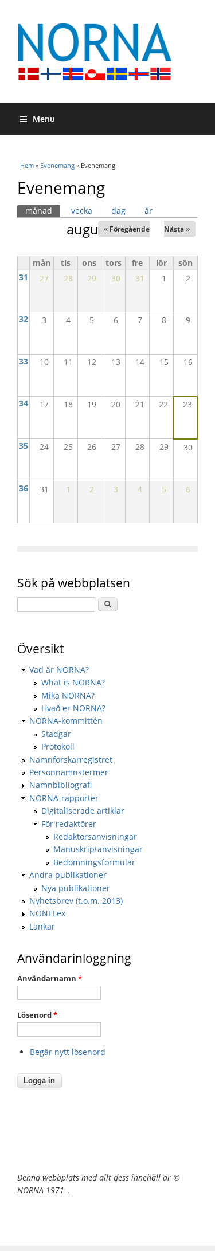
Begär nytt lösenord (67, 1051)
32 (23, 318)
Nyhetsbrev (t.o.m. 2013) (76, 900)
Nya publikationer (75, 888)
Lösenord (37, 1015)
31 (23, 277)
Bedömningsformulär (94, 862)
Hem (27, 165)
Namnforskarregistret (70, 759)
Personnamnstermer (68, 772)
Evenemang (57, 165)
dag (118, 210)
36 (23, 488)
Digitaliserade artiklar (82, 810)
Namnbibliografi (60, 784)
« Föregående (127, 229)
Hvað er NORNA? (73, 708)
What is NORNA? (73, 682)
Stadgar (56, 733)
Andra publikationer (68, 874)
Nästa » (177, 229)
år (148, 210)
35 (23, 445)
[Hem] (107, 51)
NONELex (47, 913)
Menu (44, 118)
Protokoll (58, 746)
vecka (81, 210)
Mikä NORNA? (68, 695)
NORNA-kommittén (66, 720)
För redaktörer (68, 823)
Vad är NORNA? (59, 669)
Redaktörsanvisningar (95, 836)
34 (23, 403)
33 (23, 361)
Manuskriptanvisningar (98, 849)
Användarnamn (49, 978)
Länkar (42, 926)
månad (42, 210)
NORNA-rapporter (64, 798)
